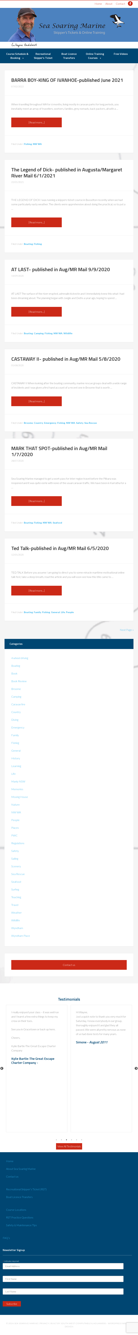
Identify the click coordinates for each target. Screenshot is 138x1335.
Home (98, 3)
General (55, 612)
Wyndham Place (20, 935)
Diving (14, 719)
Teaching (16, 897)
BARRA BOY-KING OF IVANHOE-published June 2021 (67, 80)
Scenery (16, 866)
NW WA (37, 144)
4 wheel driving (19, 658)
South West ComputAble (76, 1323)
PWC (14, 835)
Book (14, 673)
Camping (39, 333)
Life (63, 612)
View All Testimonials (69, 1146)
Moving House (19, 796)
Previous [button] (2, 1068)
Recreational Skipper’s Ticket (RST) (26, 1189)
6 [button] (81, 1139)
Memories (17, 789)
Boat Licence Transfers (19, 1196)
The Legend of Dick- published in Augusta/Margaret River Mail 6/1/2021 (66, 172)
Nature (15, 804)
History (15, 758)
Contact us (69, 964)
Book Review (19, 681)
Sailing (14, 858)
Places (15, 827)
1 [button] (56, 1139)
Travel (14, 904)
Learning (16, 766)
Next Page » (127, 629)
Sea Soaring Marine (26, 1323)
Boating (28, 243)
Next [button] (136, 1068)
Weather (16, 912)
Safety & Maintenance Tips (21, 1225)
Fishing (28, 144)
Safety (79, 422)
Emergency (50, 422)
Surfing (15, 889)
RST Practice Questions (19, 1217)
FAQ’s (6, 1237)
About (108, 3)
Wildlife (67, 333)
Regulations (17, 843)
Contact (120, 3)
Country (38, 422)
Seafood (57, 522)
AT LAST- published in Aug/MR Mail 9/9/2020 (60, 269)
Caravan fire (18, 704)
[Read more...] (37, 122)
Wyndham (17, 928)
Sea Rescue (90, 422)
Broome (28, 422)
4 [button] (71, 1139)
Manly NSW (18, 781)
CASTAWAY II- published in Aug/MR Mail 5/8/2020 (65, 359)
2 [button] (61, 1139)
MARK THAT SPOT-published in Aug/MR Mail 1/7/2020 (59, 451)
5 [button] (76, 1139)
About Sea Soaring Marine (21, 1168)
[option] (36, 1068)
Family (37, 612)
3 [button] (66, 1139)
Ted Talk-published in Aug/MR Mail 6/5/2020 (60, 548)
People (70, 612)
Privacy (44, 1323)
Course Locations (16, 1209)
